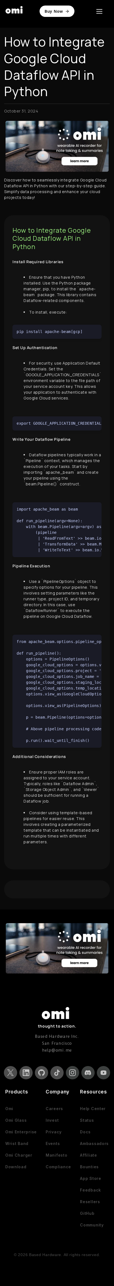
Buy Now (54, 11)
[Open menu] (99, 11)
